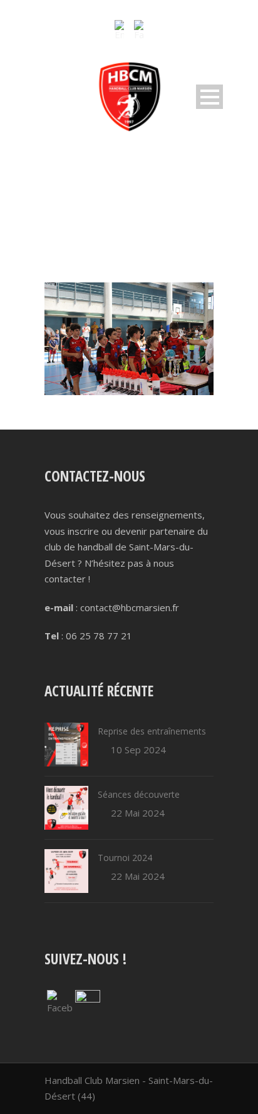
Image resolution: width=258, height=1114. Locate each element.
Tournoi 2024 (125, 858)
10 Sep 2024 (138, 749)
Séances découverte (139, 794)
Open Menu (209, 97)
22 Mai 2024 (138, 813)
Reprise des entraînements (152, 731)
